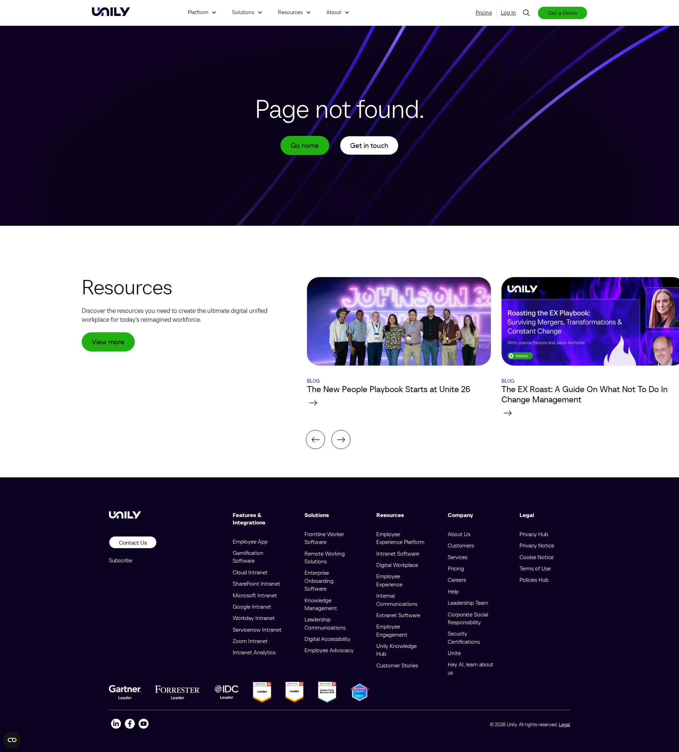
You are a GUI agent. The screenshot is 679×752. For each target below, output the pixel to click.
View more (108, 341)
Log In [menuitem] (508, 12)
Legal (564, 724)
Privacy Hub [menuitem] (534, 534)
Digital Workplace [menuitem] (397, 564)
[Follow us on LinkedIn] (116, 724)
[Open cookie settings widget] (12, 739)
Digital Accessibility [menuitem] (327, 638)
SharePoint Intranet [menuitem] (256, 583)
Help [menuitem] (453, 591)
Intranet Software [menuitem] (397, 553)
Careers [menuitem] (457, 579)
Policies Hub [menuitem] (534, 579)
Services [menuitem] (458, 557)
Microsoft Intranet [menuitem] (255, 595)
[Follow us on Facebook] (130, 724)
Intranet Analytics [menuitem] (254, 652)
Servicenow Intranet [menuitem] (257, 629)
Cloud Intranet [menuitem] (250, 572)
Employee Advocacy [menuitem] (329, 650)
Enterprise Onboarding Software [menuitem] (318, 580)
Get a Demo (562, 12)
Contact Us (133, 542)
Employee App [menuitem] (250, 541)
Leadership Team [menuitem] (468, 602)
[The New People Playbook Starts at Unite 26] (399, 403)
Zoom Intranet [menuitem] (250, 640)
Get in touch (369, 145)
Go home (305, 145)
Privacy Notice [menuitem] (537, 545)
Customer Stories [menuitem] (397, 665)
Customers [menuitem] (461, 545)
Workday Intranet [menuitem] (254, 617)
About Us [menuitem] (459, 534)
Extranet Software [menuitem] (398, 615)
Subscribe (120, 560)
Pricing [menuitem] (484, 12)
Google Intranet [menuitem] (252, 606)
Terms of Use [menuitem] (535, 568)
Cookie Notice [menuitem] (536, 557)
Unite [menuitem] (454, 652)
